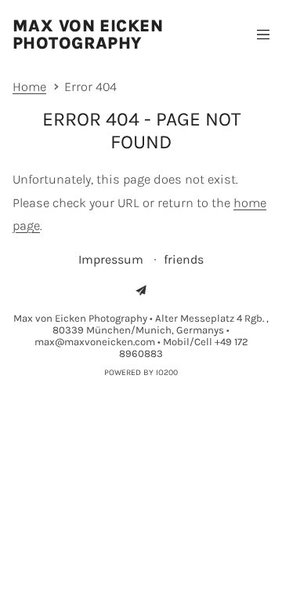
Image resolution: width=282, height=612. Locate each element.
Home (29, 86)
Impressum (112, 259)
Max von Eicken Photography (88, 34)
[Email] (141, 290)
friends (184, 259)
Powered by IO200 (141, 372)
